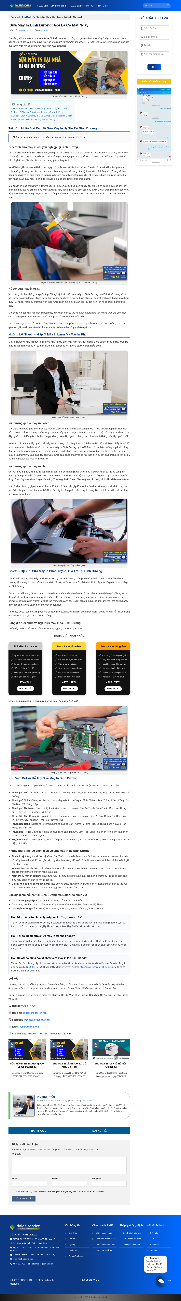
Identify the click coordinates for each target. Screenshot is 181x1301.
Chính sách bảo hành (105, 1244)
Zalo (152, 1239)
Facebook (154, 1244)
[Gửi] (168, 5)
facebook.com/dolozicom (37, 1019)
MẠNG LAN (76, 6)
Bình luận (17, 1154)
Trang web (96, 1178)
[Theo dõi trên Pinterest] (90, 1280)
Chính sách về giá (104, 1233)
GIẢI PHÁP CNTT (58, 6)
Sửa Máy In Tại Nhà (30, 17)
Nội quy (72, 1244)
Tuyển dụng (74, 1250)
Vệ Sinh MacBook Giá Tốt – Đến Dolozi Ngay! (99, 1130)
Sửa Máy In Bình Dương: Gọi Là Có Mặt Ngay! (27, 1065)
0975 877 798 (37, 967)
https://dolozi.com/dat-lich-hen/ (94, 967)
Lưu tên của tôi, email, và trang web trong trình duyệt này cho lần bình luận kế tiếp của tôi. (60, 1192)
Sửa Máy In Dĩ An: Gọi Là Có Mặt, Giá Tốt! (69, 1065)
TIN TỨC (102, 6)
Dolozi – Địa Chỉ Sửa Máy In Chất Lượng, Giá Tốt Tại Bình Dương (42, 116)
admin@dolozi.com (29, 1026)
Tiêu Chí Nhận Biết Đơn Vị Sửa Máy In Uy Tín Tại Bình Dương (41, 108)
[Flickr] (97, 1280)
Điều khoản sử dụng (132, 1239)
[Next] (131, 1064)
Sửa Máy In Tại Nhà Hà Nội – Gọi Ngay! (111, 1065)
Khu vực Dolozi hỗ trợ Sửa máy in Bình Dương (34, 119)
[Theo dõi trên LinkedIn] (94, 1280)
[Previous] (8, 1064)
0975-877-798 (28, 1005)
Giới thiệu (73, 1233)
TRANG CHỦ (42, 6)
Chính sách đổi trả (104, 1250)
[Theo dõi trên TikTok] (87, 1280)
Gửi (154, 67)
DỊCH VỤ (89, 6)
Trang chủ (15, 17)
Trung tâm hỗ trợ (76, 1256)
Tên (14, 1178)
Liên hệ (72, 1239)
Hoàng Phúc (43, 30)
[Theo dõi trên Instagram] (83, 1280)
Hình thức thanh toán (105, 1239)
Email (55, 1178)
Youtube (154, 1250)
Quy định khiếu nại (131, 1244)
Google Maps (28, 1259)
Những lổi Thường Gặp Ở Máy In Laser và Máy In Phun (38, 112)
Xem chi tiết (25, 689)
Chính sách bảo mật (132, 1233)
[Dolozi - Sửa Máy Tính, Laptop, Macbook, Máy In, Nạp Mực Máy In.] (20, 5)
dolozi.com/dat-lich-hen (35, 1013)
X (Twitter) (154, 1233)
